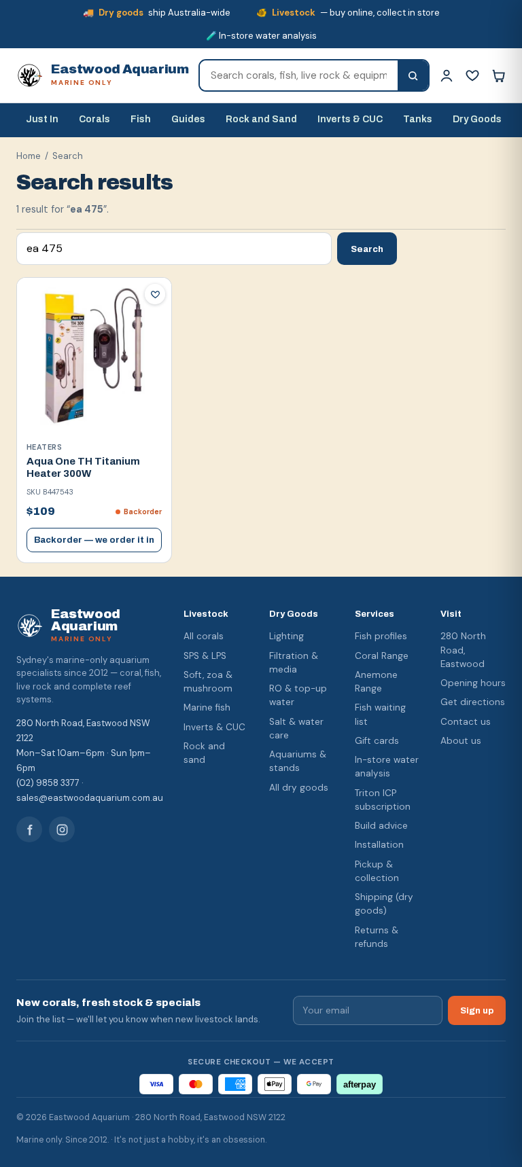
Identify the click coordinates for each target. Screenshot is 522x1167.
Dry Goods (477, 119)
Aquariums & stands (297, 761)
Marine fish (207, 707)
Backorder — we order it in (94, 540)
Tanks (417, 119)
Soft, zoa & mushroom (208, 681)
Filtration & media (293, 662)
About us (460, 741)
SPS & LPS (205, 656)
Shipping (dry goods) (384, 903)
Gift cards (377, 741)
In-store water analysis (387, 766)
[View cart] (498, 75)
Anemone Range (376, 681)
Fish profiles (381, 636)
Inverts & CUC (350, 119)
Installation (379, 844)
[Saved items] (472, 75)
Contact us (465, 722)
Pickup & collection (377, 871)
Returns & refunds (376, 937)
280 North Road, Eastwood (463, 650)
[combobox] (299, 75)
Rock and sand (204, 753)
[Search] (413, 75)
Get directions (472, 702)
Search (367, 249)
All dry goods (298, 787)
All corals (204, 636)
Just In (42, 119)
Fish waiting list (380, 714)
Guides (188, 119)
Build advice (381, 825)
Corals (94, 119)
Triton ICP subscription (383, 799)
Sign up (476, 1010)
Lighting (286, 636)
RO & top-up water (298, 695)
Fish (140, 119)
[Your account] (446, 75)
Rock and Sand (261, 119)
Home (28, 156)
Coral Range (381, 656)
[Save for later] (155, 294)
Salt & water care (296, 728)
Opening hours (473, 683)
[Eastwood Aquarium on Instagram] (62, 829)
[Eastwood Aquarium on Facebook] (29, 829)
